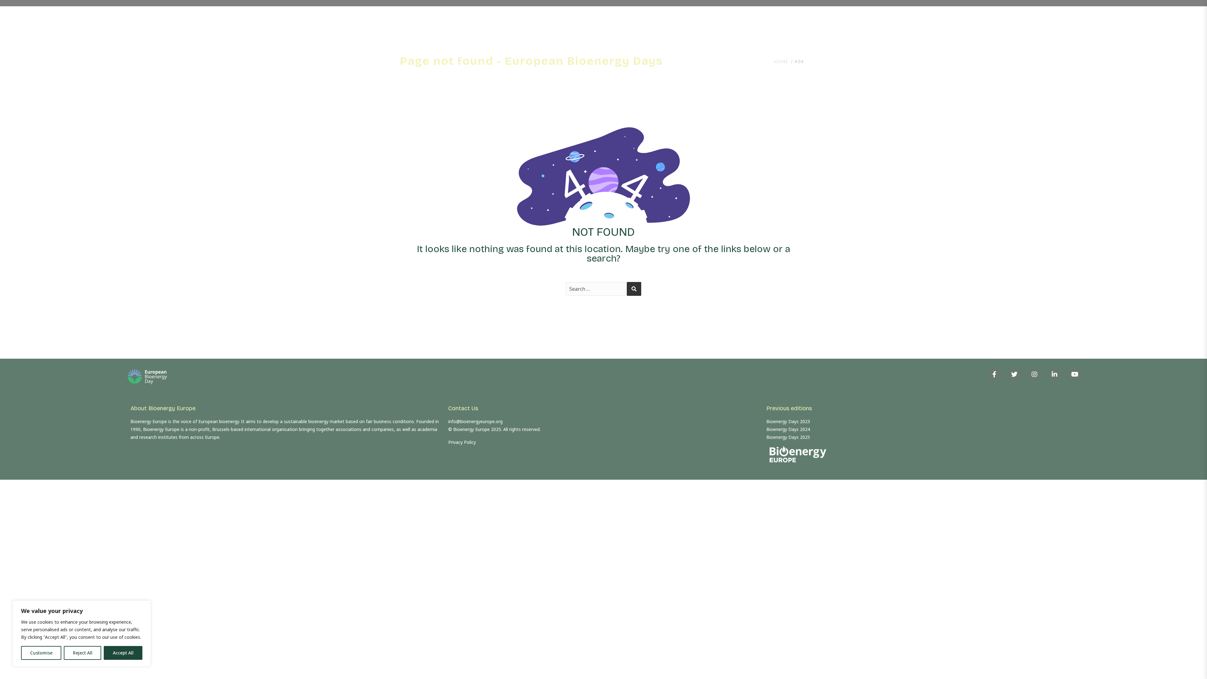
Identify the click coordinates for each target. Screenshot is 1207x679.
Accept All (123, 653)
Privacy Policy (462, 442)
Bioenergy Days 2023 (788, 421)
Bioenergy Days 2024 (788, 429)
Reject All (82, 653)
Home (781, 61)
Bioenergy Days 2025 (788, 437)
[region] (82, 633)
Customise (41, 653)
